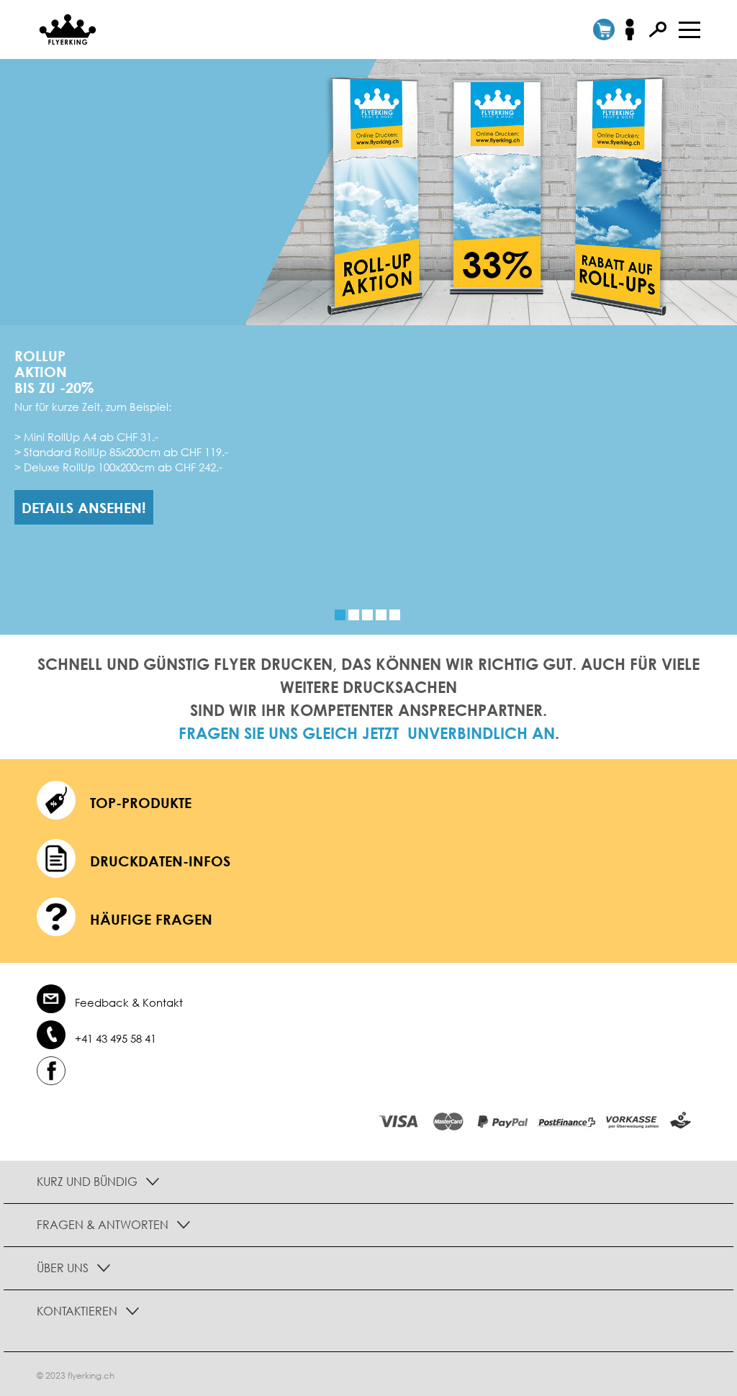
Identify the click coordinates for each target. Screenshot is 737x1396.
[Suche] (657, 29)
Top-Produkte (140, 802)
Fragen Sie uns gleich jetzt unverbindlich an (366, 733)
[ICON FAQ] (56, 919)
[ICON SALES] (56, 803)
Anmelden (634, 29)
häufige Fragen (151, 919)
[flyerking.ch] (63, 29)
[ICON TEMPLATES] (56, 861)
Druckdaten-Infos (160, 860)
